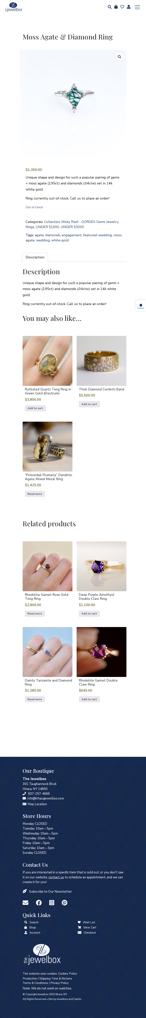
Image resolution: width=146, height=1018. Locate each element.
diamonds (52, 235)
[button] (109, 7)
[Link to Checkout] (79, 933)
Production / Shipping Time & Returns (47, 978)
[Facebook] (39, 903)
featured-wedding (97, 235)
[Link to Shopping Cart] (79, 927)
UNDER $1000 (47, 227)
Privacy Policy (59, 983)
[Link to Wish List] (122, 7)
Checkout (90, 933)
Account (34, 933)
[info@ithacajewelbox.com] (24, 798)
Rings (30, 227)
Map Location (37, 804)
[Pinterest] (64, 903)
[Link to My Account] (25, 933)
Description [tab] (35, 257)
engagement (72, 235)
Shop (32, 927)
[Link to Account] (128, 7)
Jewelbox (62, 999)
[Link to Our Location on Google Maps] (24, 804)
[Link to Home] (13, 7)
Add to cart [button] (35, 408)
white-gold (60, 240)
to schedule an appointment (77, 877)
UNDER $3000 (72, 227)
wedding (43, 240)
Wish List (89, 922)
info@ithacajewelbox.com (45, 798)
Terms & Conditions (35, 983)
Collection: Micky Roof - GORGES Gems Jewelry (81, 221)
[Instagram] (52, 903)
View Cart (89, 927)
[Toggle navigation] (137, 7)
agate (39, 235)
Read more (35, 494)
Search (33, 922)
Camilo (77, 999)
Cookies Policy (67, 974)
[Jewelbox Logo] (42, 954)
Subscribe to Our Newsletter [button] (50, 891)
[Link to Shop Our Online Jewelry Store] (25, 927)
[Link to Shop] (115, 7)
